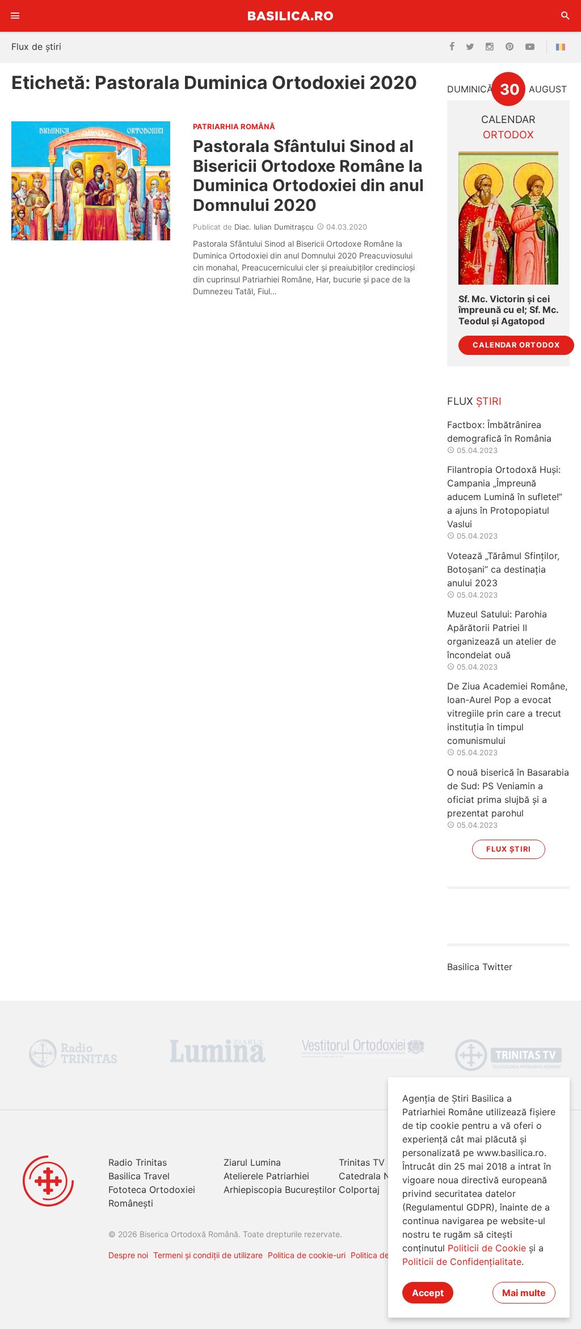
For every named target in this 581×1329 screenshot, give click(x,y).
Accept (428, 1292)
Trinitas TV (362, 1162)
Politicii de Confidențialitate (461, 1261)
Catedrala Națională (381, 1176)
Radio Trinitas (137, 1162)
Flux (474, 401)
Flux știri (508, 849)
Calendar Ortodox (516, 345)
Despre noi (128, 1255)
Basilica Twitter (479, 966)
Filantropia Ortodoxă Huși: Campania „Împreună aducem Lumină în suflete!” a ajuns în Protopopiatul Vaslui (504, 497)
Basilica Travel (139, 1176)
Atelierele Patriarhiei (266, 1176)
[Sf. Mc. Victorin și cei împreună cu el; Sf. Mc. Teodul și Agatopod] (508, 218)
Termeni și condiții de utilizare (208, 1255)
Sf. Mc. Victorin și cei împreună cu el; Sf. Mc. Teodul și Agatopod (508, 310)
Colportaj (359, 1189)
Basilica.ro (290, 16)
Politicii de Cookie (487, 1248)
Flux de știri (36, 46)
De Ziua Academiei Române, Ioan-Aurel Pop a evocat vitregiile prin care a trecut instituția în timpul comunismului (507, 713)
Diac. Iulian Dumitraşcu (274, 226)
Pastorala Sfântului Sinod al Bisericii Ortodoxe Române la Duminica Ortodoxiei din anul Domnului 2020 (308, 175)
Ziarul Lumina (252, 1162)
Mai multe (524, 1292)
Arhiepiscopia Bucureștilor (280, 1189)
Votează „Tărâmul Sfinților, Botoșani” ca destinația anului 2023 (503, 569)
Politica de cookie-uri (307, 1255)
